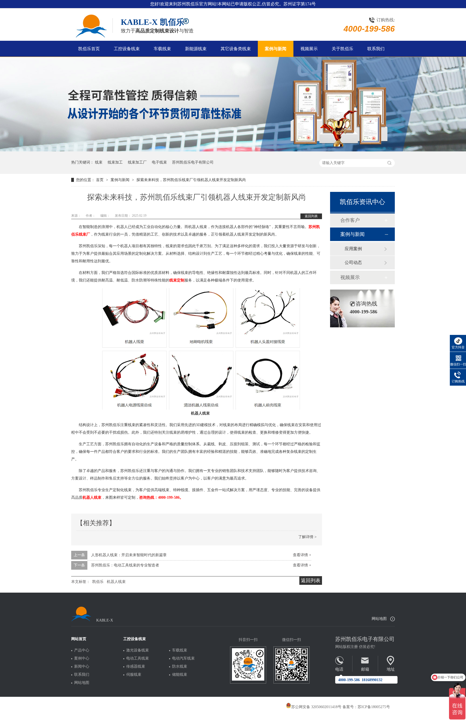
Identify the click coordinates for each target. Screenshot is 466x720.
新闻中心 (81, 666)
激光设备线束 (137, 650)
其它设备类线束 (236, 48)
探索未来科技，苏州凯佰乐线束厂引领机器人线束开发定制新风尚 (191, 180)
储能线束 (179, 675)
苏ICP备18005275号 (374, 707)
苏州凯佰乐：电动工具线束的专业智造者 (125, 565)
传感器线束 (135, 666)
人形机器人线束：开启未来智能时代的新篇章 (129, 555)
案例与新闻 (275, 48)
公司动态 (353, 262)
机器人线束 (116, 582)
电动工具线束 (137, 658)
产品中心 (81, 650)
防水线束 (179, 666)
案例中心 (81, 658)
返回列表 (311, 216)
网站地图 (379, 619)
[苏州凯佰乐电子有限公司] (90, 26)
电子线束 (159, 162)
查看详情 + (302, 555)
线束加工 (115, 162)
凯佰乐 (98, 582)
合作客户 (350, 220)
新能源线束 (196, 48)
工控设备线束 (127, 48)
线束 (98, 162)
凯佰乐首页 (89, 48)
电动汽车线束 (183, 658)
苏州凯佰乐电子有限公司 (193, 162)
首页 (100, 180)
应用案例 (353, 248)
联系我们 (376, 48)
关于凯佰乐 (342, 48)
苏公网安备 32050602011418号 (316, 707)
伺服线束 (133, 675)
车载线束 (162, 48)
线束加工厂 (137, 162)
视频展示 (309, 48)
